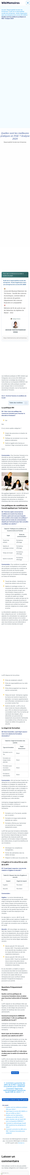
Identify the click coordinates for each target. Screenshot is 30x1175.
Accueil (4, 10)
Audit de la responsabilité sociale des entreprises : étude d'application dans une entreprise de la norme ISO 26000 (14, 13)
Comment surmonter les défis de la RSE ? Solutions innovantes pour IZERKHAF (14, 1084)
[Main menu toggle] (28, 3)
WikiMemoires (11, 3)
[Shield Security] (1, 1173)
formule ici (21, 1143)
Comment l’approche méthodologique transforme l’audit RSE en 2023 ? (14, 1090)
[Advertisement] (15, 258)
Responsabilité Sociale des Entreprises (15, 142)
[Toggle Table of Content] (25, 403)
